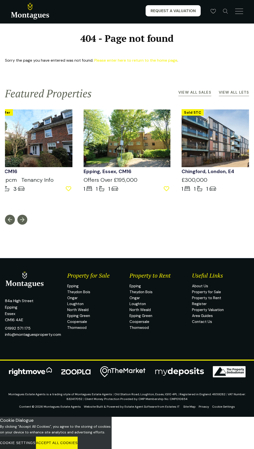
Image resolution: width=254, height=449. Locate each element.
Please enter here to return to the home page (135, 60)
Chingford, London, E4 (208, 171)
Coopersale (77, 321)
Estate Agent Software (141, 407)
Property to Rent (206, 297)
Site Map (189, 407)
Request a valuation (173, 10)
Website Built (93, 407)
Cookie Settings (223, 407)
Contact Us (202, 321)
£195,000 (110, 180)
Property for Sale (206, 292)
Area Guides (202, 315)
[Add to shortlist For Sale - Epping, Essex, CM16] (167, 189)
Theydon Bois (78, 292)
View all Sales (194, 92)
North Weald (78, 309)
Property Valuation (208, 309)
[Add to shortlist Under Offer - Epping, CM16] (69, 189)
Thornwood (77, 327)
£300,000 (194, 180)
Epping (73, 286)
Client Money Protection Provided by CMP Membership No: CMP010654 (136, 399)
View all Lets (234, 92)
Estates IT (172, 407)
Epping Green (78, 315)
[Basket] (213, 11)
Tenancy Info (37, 180)
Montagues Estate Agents (62, 407)
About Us (200, 286)
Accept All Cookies (57, 443)
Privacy (204, 407)
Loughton (75, 303)
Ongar (72, 297)
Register (199, 303)
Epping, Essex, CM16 (107, 171)
